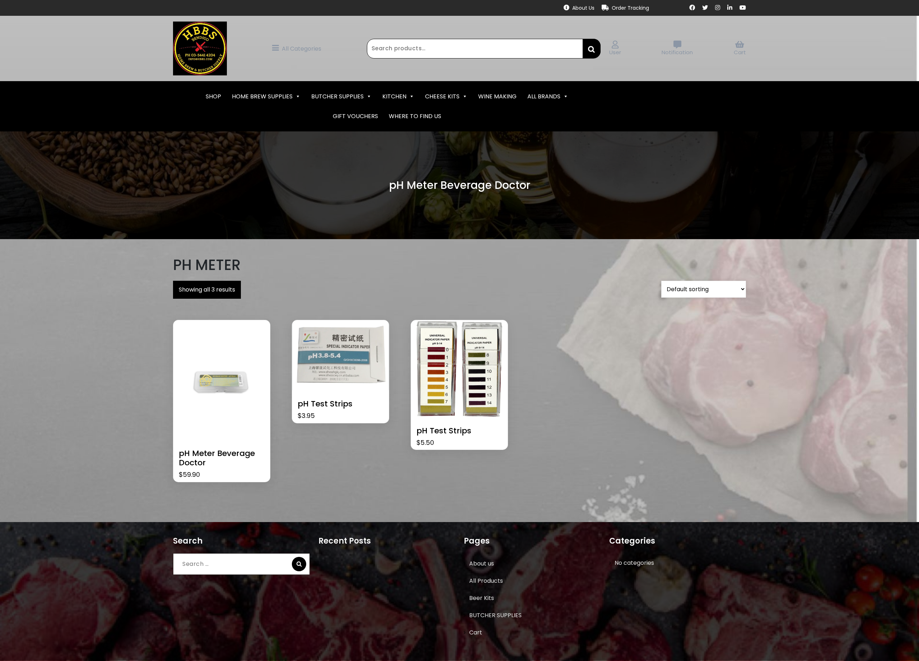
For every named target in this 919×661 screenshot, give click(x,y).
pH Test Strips (325, 404)
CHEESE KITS (442, 96)
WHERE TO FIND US (415, 116)
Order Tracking (630, 7)
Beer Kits (481, 598)
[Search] (299, 564)
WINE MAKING (497, 96)
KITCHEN (394, 96)
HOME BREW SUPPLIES (262, 96)
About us (481, 563)
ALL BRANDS (543, 96)
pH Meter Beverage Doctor (217, 458)
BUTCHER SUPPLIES (337, 96)
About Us (583, 7)
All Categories (301, 49)
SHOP (213, 96)
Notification (677, 52)
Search (592, 48)
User (615, 52)
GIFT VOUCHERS (355, 116)
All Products (486, 581)
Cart (740, 52)
